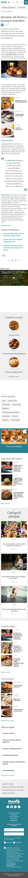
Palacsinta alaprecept (16, 699)
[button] (14, 277)
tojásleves (5, 420)
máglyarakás (11, 160)
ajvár (3, 401)
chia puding (5, 416)
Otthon (3, 11)
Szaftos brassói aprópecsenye (18, 710)
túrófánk (17, 125)
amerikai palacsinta (18, 682)
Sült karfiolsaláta (8, 770)
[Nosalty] (4, 2)
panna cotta (17, 404)
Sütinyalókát (5, 195)
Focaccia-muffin (14, 335)
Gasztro (15, 656)
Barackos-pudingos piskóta (14, 372)
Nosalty (6, 25)
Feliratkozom (19, 834)
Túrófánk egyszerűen (18, 128)
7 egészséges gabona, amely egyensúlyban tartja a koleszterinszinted (18, 481)
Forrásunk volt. (6, 225)
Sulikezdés (16, 462)
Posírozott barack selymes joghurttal (14, 354)
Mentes (14, 539)
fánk (3, 255)
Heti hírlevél (18, 842)
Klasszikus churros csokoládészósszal (21, 101)
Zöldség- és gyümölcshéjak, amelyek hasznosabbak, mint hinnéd (13, 248)
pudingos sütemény (14, 369)
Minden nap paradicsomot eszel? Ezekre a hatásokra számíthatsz (18, 468)
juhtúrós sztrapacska (8, 7)
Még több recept (14, 376)
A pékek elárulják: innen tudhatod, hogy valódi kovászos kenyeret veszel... (18, 495)
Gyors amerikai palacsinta (18, 686)
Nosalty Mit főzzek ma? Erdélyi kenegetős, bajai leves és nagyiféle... (18, 662)
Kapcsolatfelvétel (14, 816)
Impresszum (14, 818)
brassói (15, 706)
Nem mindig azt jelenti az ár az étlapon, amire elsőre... (14, 577)
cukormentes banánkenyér (10, 412)
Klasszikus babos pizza (10, 755)
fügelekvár (5, 408)
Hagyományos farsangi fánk (19, 115)
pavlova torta (12, 401)
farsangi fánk (18, 111)
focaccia (14, 332)
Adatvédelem (14, 815)
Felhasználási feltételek (14, 813)
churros (17, 97)
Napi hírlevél (9, 842)
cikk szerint (6, 144)
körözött (14, 416)
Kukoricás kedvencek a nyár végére (13, 790)
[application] (14, 278)
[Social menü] (13, 2)
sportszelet (21, 7)
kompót (14, 350)
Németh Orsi (14, 549)
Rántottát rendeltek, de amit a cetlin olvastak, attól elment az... (14, 545)
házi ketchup (6, 404)
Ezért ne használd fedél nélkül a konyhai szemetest (14, 610)
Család (15, 475)
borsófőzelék (15, 420)
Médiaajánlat (14, 820)
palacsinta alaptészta (16, 695)
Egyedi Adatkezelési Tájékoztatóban (11, 864)
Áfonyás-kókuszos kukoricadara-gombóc (14, 763)
